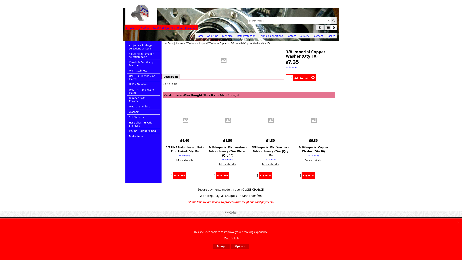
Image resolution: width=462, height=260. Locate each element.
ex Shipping (291, 67)
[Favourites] (313, 78)
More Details (231, 238)
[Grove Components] (157, 14)
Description (171, 76)
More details (184, 160)
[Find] (333, 20)
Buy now (179, 175)
